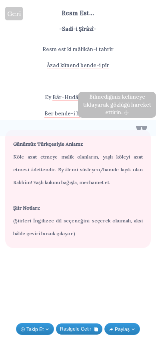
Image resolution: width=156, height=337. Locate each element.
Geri (14, 14)
